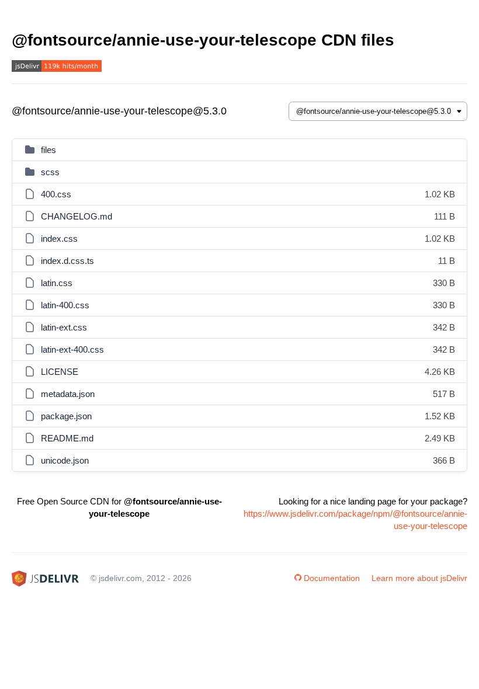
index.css (59, 238)
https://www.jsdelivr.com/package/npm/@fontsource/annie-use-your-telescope (355, 520)
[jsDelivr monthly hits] (57, 67)
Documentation (332, 578)
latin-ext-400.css (72, 349)
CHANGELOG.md (76, 216)
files (48, 150)
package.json (66, 416)
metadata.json (68, 394)
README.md (67, 438)
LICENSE (59, 372)
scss (50, 172)
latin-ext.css (64, 327)
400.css (56, 194)
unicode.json (65, 460)
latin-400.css (65, 305)
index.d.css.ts (67, 261)
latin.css (56, 283)
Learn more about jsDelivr (419, 578)
